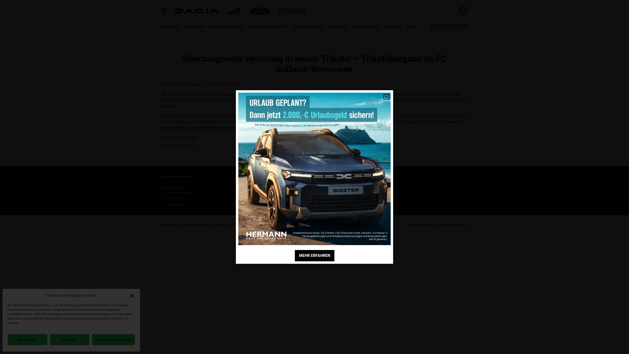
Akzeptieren (27, 340)
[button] (132, 295)
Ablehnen (69, 340)
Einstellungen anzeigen (113, 340)
